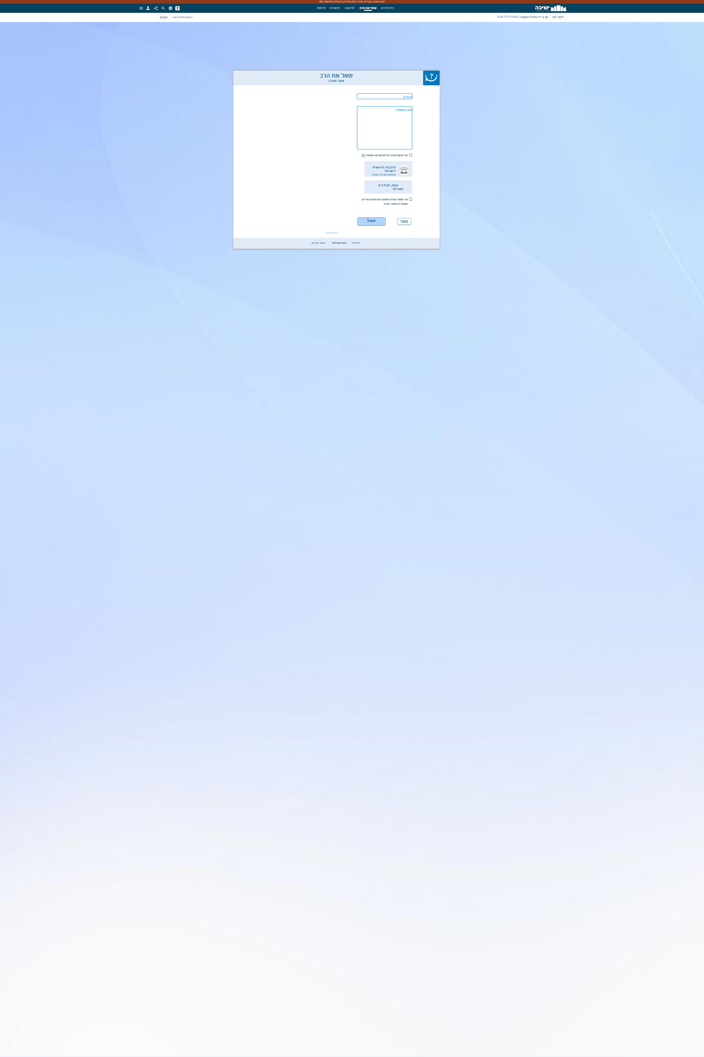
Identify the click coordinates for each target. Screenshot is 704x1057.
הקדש (164, 18)
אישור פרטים (318, 243)
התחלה (356, 243)
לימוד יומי (558, 17)
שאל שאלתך (371, 221)
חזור (404, 221)
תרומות (321, 8)
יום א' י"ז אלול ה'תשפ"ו (534, 17)
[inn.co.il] (177, 8)
